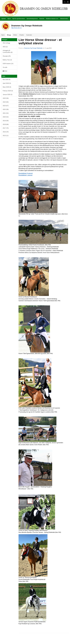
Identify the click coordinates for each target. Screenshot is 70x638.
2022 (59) (6, 109)
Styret (9, 18)
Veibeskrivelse (64, 18)
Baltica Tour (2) (7, 60)
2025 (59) (6, 98)
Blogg (9, 35)
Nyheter (4, 18)
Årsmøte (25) (7, 56)
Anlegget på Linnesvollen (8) (7, 51)
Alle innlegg (6, 43)
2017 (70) (6, 128)
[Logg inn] (67, 1)
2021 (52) (6, 113)
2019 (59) (6, 120)
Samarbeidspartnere (32, 18)
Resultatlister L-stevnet (25, 175)
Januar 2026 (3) (7, 94)
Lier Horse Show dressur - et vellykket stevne (40, 41)
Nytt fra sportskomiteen (18, 18)
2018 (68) (6, 124)
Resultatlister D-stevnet (26, 173)
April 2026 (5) (7, 83)
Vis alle (5, 67)
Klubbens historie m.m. (52, 18)
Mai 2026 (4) (6, 79)
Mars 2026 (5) (7, 87)
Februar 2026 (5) (8, 90)
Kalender (41, 18)
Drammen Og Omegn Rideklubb (33, 48)
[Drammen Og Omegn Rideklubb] (35, 8)
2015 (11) (5, 135)
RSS (5, 71)
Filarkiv (21, 35)
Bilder (15, 35)
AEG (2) (5, 46)
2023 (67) (6, 105)
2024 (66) (6, 102)
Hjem (3, 35)
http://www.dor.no (16, 28)
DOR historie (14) (8, 63)
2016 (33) (6, 132)
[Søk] (64, 1)
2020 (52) (6, 117)
